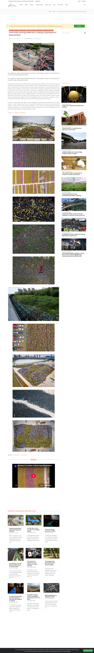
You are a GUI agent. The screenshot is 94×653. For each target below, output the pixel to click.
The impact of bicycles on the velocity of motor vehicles (32, 563)
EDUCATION (48, 4)
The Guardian (15, 112)
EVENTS (32, 4)
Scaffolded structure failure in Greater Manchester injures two (73, 234)
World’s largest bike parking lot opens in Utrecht (15, 530)
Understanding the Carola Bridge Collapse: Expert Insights (72, 152)
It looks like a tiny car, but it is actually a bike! (33, 529)
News (54, 11)
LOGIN (79, 1)
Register (79, 26)
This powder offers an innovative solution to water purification (72, 173)
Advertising (37, 1)
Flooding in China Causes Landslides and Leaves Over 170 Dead (33, 597)
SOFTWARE (60, 4)
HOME (21, 4)
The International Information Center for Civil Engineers (21, 1)
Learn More (59, 26)
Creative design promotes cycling (50, 530)
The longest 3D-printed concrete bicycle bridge (50, 562)
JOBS (54, 4)
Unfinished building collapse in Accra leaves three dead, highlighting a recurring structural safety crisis (73, 254)
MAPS (66, 4)
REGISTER (83, 1)
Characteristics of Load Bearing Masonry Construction (71, 128)
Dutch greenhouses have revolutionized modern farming (71, 194)
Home (50, 11)
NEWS (26, 4)
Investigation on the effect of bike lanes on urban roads (15, 565)
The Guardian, (16, 455)
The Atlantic (22, 112)
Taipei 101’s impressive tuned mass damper (72, 106)
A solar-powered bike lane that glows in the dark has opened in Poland (15, 599)
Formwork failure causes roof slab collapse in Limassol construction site (73, 214)
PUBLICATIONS (39, 4)
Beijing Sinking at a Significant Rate (51, 596)
